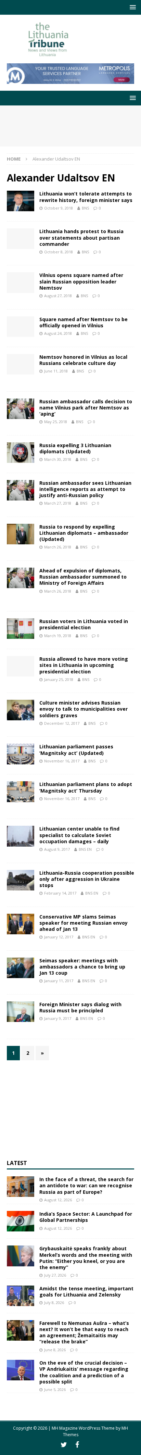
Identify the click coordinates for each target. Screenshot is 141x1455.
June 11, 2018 (56, 371)
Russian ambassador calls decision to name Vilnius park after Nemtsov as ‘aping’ (85, 407)
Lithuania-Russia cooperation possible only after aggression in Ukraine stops (86, 879)
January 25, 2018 (58, 679)
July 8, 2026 (54, 1302)
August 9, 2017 (57, 849)
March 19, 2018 (57, 635)
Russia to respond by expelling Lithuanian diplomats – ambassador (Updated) (83, 532)
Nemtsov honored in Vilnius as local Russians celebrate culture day (83, 360)
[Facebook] (77, 1445)
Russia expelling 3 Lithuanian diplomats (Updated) (75, 448)
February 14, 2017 (60, 893)
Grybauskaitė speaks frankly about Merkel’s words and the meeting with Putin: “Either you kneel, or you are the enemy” (85, 1257)
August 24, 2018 (58, 333)
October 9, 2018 (58, 208)
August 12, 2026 (58, 1199)
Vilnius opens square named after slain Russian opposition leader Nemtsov (81, 281)
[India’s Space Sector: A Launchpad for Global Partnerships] (20, 1221)
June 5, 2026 (55, 1389)
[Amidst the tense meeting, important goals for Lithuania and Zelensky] (20, 1296)
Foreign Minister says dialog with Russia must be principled (80, 1007)
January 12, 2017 (58, 936)
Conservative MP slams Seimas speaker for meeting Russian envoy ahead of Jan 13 (83, 922)
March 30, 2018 (57, 459)
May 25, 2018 (55, 421)
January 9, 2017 (57, 1018)
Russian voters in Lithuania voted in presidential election (83, 624)
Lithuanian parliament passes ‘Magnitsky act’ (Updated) (76, 749)
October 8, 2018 (58, 251)
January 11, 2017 (58, 980)
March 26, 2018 (57, 546)
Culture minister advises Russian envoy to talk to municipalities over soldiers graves (83, 708)
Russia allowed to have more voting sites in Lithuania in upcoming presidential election (83, 665)
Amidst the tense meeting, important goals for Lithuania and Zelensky (86, 1291)
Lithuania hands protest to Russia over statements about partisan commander (81, 237)
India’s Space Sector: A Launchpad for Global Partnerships (85, 1217)
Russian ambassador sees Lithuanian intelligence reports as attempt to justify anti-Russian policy (85, 489)
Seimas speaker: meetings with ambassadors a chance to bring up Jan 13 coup (82, 966)
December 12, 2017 (61, 723)
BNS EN (85, 849)
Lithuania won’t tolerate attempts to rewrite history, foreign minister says (85, 196)
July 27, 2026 (55, 1275)
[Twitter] (64, 1445)
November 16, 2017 (61, 760)
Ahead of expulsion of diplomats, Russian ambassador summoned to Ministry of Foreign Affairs (83, 576)
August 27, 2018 (58, 295)
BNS (85, 208)
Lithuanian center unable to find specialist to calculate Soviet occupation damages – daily (79, 834)
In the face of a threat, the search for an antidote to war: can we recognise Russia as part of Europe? (86, 1185)
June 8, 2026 (55, 1349)
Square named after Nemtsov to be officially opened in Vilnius (83, 322)
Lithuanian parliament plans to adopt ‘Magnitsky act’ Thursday (85, 787)
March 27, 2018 (57, 503)
